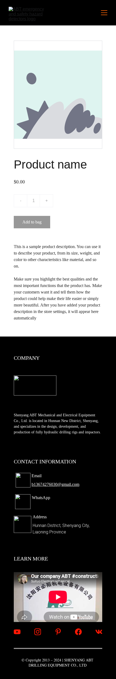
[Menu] (104, 12)
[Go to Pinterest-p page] (58, 631)
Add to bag (32, 222)
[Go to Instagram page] (37, 631)
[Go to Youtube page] (17, 631)
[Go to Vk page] (98, 631)
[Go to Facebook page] (78, 631)
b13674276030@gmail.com (55, 484)
